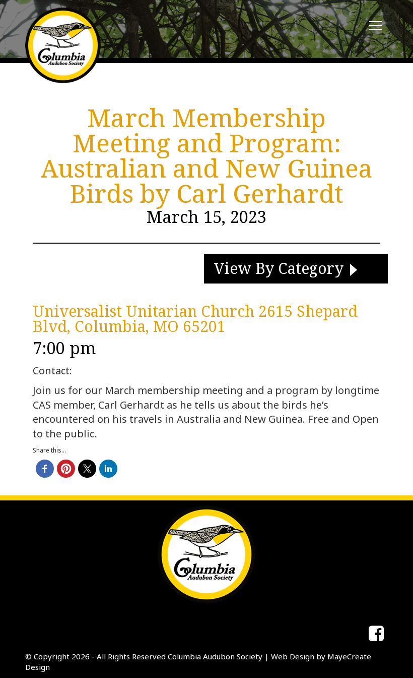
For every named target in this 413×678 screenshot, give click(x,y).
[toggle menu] (376, 26)
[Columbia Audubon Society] (63, 45)
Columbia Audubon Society (215, 656)
